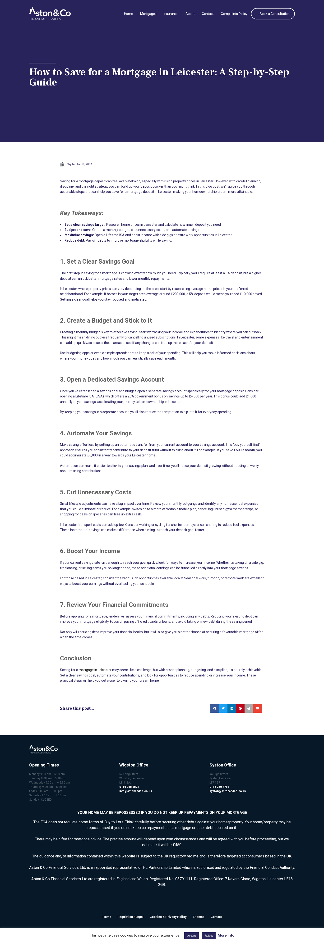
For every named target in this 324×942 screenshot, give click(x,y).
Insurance (171, 14)
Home (128, 14)
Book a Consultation (275, 14)
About (190, 14)
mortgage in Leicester (95, 670)
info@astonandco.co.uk (135, 791)
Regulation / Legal (130, 917)
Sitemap (198, 917)
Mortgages (148, 14)
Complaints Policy (234, 14)
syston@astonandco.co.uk (227, 791)
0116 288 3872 (129, 787)
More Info (226, 935)
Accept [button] (191, 935)
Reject (209, 935)
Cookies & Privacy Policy (168, 917)
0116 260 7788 (219, 787)
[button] (214, 708)
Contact (208, 14)
